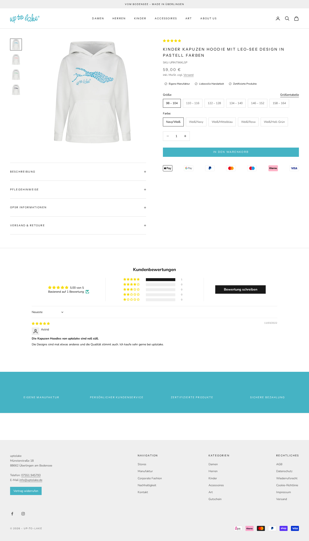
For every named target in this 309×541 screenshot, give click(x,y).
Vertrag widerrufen (25, 491)
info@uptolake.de (30, 480)
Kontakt (143, 492)
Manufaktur (145, 471)
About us (208, 18)
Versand (189, 75)
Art (188, 18)
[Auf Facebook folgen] (12, 514)
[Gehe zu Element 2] (16, 59)
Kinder (140, 18)
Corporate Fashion (150, 478)
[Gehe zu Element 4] (16, 90)
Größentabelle (289, 95)
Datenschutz (284, 471)
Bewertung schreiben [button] (240, 289)
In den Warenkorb (231, 152)
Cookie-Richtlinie (287, 485)
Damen (98, 18)
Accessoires (166, 18)
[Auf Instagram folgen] (23, 514)
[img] (41, 324)
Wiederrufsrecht (286, 478)
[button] (172, 41)
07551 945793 (31, 475)
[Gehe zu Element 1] (16, 44)
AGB (279, 464)
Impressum (283, 492)
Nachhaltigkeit (147, 485)
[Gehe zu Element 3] (16, 75)
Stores (142, 464)
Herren (119, 18)
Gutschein (215, 499)
